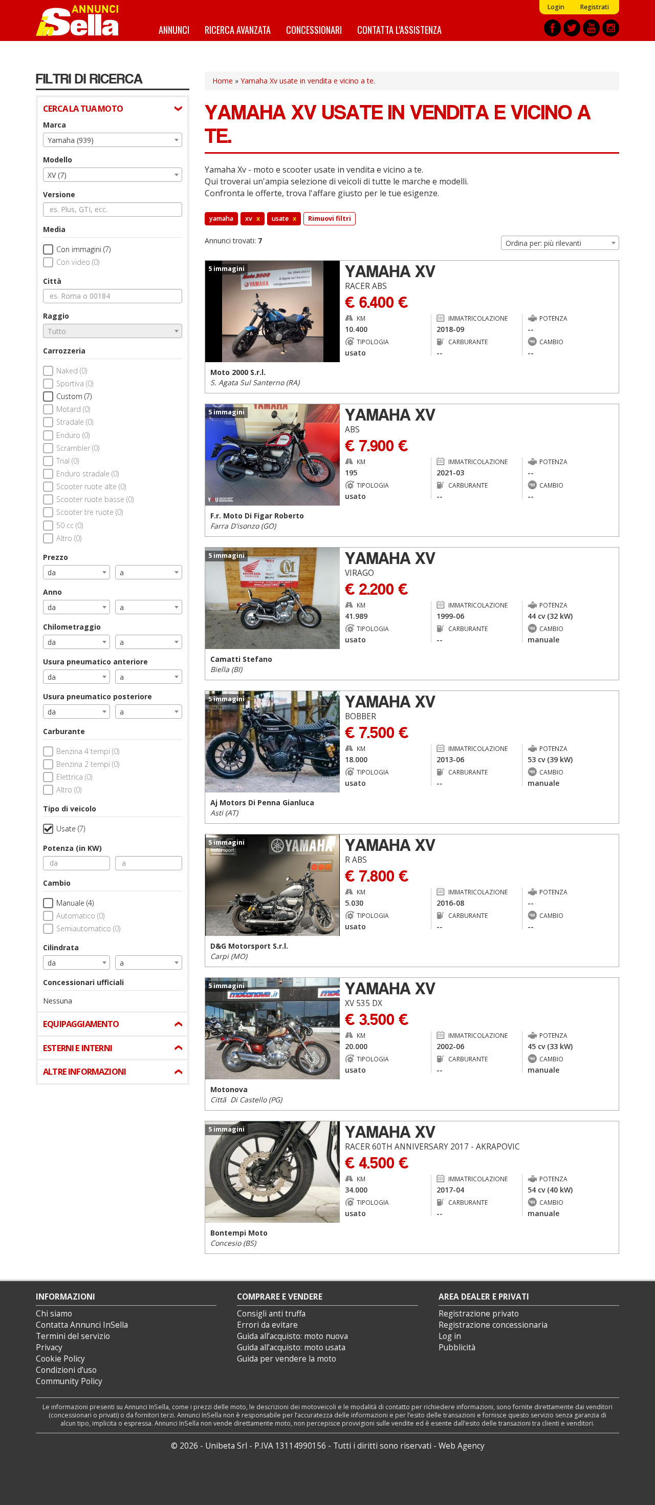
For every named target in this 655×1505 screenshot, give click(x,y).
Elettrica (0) (74, 777)
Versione (59, 194)
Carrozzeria (64, 351)
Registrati (594, 7)
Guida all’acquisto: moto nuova (292, 1336)
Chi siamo (54, 1313)
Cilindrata (61, 947)
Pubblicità (457, 1347)
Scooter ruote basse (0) (95, 499)
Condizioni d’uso (66, 1370)
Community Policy (69, 1381)
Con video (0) (77, 262)
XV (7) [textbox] (57, 175)
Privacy (49, 1347)
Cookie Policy (60, 1358)
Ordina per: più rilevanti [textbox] (543, 243)
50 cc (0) (69, 525)
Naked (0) (71, 370)
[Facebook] (552, 27)
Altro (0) (68, 538)
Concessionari (314, 29)
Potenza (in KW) (72, 848)
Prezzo (55, 557)
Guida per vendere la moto (286, 1358)
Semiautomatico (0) (88, 928)
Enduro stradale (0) (87, 473)
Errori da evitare (267, 1325)
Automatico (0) (80, 916)
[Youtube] (591, 27)
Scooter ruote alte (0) (91, 486)
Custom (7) (74, 396)
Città (52, 281)
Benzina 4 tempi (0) (87, 751)
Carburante (64, 731)
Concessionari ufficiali (83, 982)
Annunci (174, 29)
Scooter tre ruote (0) (89, 512)
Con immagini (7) (83, 249)
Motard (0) (73, 409)
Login (555, 7)
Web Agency (462, 1445)
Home (222, 81)
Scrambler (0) (77, 448)
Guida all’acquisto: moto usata (291, 1347)
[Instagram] (610, 27)
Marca (54, 125)
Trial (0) (67, 461)
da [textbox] (52, 572)
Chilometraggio (72, 627)
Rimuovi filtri (329, 218)
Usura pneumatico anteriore (95, 661)
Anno (52, 592)
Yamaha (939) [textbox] (71, 140)
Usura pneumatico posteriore (97, 696)
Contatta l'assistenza (399, 29)
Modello (57, 159)
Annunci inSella (83, 20)
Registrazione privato (479, 1313)
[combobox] (112, 140)
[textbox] (112, 331)
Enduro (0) (73, 435)
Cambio (57, 883)
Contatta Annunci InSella (82, 1325)
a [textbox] (122, 572)
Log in (450, 1336)
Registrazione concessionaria (493, 1325)
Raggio (56, 316)
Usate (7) (70, 828)
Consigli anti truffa (271, 1313)
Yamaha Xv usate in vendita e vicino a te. (308, 81)
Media (54, 229)
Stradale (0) (74, 422)
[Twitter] (571, 27)
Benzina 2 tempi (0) (87, 764)
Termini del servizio (73, 1336)
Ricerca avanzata (238, 29)
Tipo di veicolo (69, 808)
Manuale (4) (75, 903)
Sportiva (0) (74, 383)
